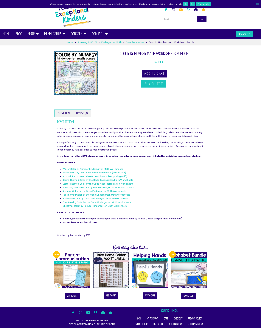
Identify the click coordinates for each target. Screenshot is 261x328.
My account (152, 318)
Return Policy (175, 323)
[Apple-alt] (203, 9)
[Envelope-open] (195, 9)
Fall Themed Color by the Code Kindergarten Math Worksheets (96, 194)
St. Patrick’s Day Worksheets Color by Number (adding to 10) (95, 176)
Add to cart (154, 74)
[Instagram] (173, 9)
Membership (52, 34)
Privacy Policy (195, 318)
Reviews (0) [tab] (82, 113)
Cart (166, 318)
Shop (31, 34)
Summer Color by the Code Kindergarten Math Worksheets (94, 191)
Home (6, 34)
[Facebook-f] (165, 9)
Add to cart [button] (72, 295)
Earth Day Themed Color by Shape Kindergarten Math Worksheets (98, 187)
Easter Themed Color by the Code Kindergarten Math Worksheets (98, 183)
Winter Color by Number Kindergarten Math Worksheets (93, 169)
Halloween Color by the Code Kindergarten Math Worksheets (95, 198)
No (192, 4)
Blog (18, 34)
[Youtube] (180, 9)
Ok (186, 4)
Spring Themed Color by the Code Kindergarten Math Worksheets (98, 180)
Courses (76, 34)
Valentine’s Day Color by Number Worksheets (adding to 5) (94, 172)
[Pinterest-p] (188, 9)
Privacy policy (204, 4)
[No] (257, 4)
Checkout (178, 318)
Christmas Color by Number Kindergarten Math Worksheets (95, 205)
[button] (93, 56)
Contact (98, 34)
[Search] (202, 19)
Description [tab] (64, 113)
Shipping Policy (195, 323)
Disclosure (158, 323)
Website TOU (141, 323)
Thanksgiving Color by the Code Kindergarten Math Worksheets (97, 202)
